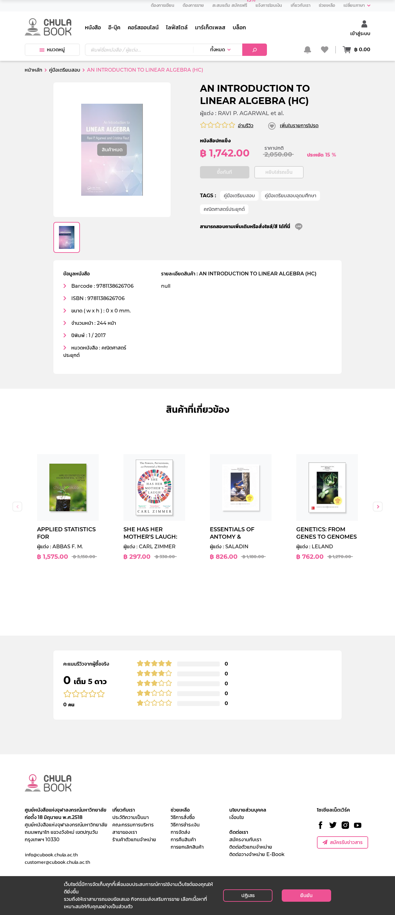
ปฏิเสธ (248, 895)
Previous (17, 507)
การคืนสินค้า (183, 839)
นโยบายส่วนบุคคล (247, 810)
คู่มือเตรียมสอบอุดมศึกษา (290, 195)
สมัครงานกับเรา (245, 839)
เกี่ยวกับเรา (123, 810)
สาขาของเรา (124, 832)
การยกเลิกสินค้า (187, 847)
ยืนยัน (306, 895)
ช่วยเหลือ (180, 810)
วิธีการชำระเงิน (185, 825)
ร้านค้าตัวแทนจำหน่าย (134, 839)
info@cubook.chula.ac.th (51, 854)
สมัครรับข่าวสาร (346, 842)
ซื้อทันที (224, 172)
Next (378, 507)
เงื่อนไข (236, 817)
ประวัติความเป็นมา (130, 817)
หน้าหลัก (33, 70)
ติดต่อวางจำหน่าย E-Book (257, 854)
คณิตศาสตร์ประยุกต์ (224, 209)
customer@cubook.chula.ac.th (57, 862)
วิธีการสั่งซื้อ (183, 817)
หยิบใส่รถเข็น (279, 172)
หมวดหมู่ (56, 49)
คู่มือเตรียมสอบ (239, 195)
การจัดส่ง (180, 832)
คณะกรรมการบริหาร (133, 825)
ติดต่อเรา (238, 832)
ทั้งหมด (217, 49)
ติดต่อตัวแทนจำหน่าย (250, 847)
